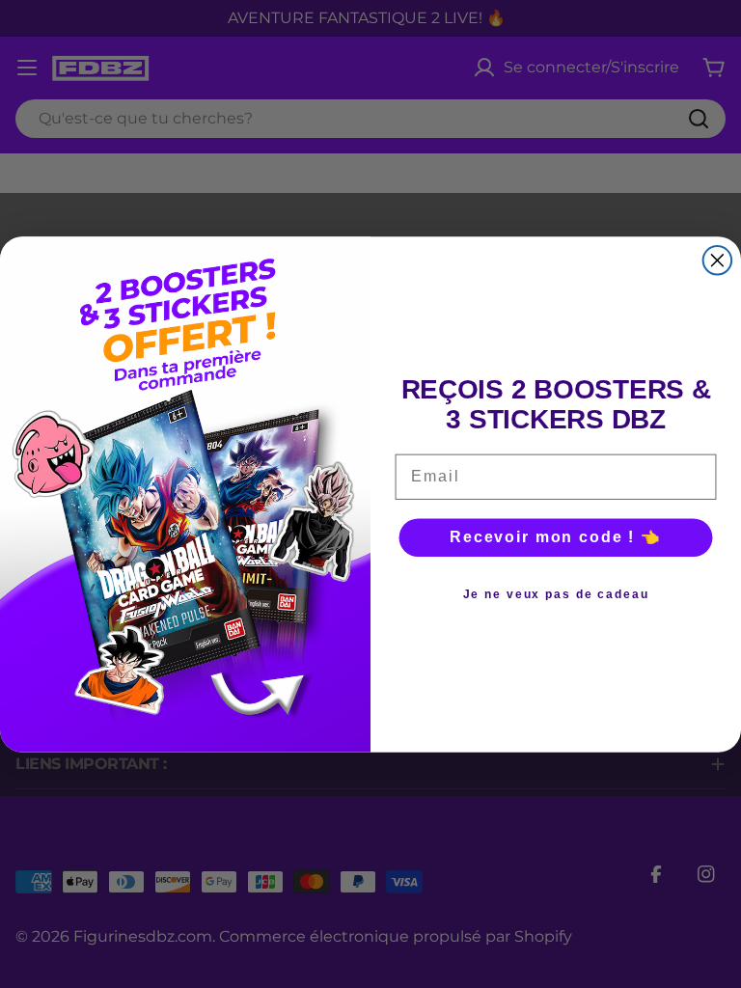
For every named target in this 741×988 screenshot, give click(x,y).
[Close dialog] (717, 260)
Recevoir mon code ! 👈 (556, 537)
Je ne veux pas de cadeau (556, 594)
